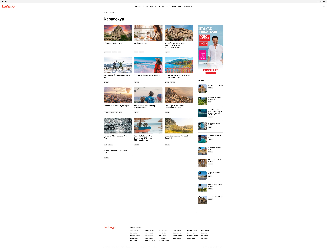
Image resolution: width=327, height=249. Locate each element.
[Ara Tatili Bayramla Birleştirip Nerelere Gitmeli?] (148, 95)
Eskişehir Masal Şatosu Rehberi (215, 185)
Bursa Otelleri (191, 233)
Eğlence (167, 82)
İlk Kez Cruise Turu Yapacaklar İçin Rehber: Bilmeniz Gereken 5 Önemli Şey (215, 112)
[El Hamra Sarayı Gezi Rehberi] (202, 163)
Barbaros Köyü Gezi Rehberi (214, 124)
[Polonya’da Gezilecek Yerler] (202, 151)
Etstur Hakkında (107, 247)
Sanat (209, 127)
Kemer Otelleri (177, 230)
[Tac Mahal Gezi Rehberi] (202, 88)
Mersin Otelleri (177, 238)
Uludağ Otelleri (191, 238)
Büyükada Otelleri (164, 240)
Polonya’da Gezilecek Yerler (214, 148)
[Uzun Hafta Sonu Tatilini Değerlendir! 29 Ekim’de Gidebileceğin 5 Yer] (148, 125)
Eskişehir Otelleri (135, 235)
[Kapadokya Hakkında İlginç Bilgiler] (118, 95)
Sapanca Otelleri (149, 230)
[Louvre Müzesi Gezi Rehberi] (202, 175)
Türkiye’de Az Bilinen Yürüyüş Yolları (214, 98)
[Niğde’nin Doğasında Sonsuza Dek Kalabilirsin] (179, 125)
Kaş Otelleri (204, 235)
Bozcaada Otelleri (178, 233)
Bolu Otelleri (133, 240)
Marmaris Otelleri (163, 238)
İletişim (144, 247)
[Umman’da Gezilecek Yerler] (202, 139)
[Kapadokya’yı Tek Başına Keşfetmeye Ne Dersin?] (179, 95)
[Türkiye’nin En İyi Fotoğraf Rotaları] (148, 65)
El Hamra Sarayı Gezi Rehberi (214, 160)
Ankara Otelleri (149, 238)
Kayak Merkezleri (152, 247)
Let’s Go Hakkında (117, 247)
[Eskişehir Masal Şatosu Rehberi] (202, 188)
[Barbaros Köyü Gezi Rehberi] (202, 126)
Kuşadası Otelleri (192, 230)
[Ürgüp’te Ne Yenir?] (148, 33)
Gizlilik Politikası (138, 247)
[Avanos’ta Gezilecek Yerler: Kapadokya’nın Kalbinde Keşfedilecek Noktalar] (179, 33)
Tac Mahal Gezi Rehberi (215, 85)
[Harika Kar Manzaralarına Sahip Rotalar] (118, 125)
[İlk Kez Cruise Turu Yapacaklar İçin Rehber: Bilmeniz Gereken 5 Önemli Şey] (202, 113)
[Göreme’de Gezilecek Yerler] (118, 33)
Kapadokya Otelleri (192, 235)
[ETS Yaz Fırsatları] (210, 50)
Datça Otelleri (205, 233)
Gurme (136, 52)
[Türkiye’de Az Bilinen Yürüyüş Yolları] (202, 101)
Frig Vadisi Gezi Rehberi (215, 197)
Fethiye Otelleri (149, 235)
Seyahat (114, 52)
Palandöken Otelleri (150, 240)
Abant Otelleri (205, 238)
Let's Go (106, 12)
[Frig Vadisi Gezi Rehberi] (202, 200)
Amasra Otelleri (134, 238)
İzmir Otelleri (162, 235)
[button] (321, 1)
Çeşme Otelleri (149, 233)
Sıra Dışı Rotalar (113, 112)
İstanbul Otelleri (177, 235)
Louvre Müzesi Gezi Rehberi (214, 173)
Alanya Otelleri (163, 230)
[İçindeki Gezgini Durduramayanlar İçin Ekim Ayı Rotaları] (179, 65)
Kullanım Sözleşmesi (128, 247)
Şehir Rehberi (107, 52)
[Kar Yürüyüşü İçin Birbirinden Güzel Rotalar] (118, 65)
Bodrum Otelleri (134, 233)
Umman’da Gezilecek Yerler (214, 136)
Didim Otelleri (162, 233)
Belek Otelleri (205, 230)
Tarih (119, 52)
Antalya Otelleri (134, 230)
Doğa (105, 144)
